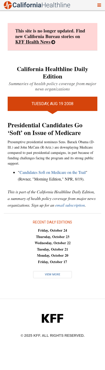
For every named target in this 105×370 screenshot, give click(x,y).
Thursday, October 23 (52, 236)
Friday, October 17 (52, 261)
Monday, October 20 (52, 255)
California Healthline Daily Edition (52, 72)
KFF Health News (32, 41)
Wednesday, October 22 (53, 242)
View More (52, 274)
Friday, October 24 (52, 230)
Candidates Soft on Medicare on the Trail (53, 172)
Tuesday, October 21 (52, 249)
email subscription (70, 205)
